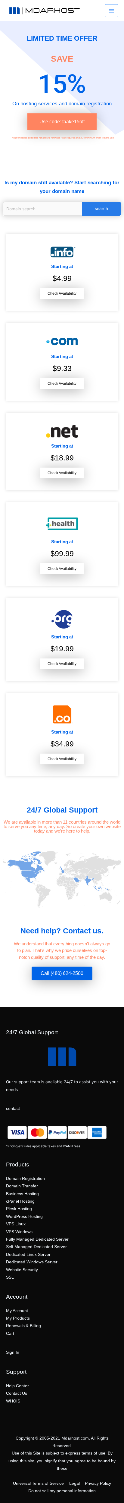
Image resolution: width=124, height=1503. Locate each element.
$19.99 (62, 648)
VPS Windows (19, 1232)
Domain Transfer (22, 1186)
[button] (62, 121)
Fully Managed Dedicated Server (37, 1239)
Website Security (22, 1270)
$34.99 (62, 744)
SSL (10, 1277)
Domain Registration (25, 1178)
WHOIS (13, 1401)
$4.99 (62, 278)
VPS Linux (16, 1224)
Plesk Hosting (19, 1209)
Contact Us (16, 1393)
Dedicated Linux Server (28, 1254)
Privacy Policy (98, 1483)
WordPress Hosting (24, 1216)
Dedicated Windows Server (31, 1262)
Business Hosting (22, 1194)
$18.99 (62, 458)
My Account (17, 1311)
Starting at (62, 266)
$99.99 (62, 553)
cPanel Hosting (20, 1201)
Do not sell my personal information (62, 1491)
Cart (10, 1333)
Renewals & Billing (23, 1326)
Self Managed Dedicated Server (36, 1247)
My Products (18, 1318)
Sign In (12, 1352)
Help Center (17, 1386)
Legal (74, 1483)
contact (13, 1108)
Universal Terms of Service (38, 1483)
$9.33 (62, 368)
